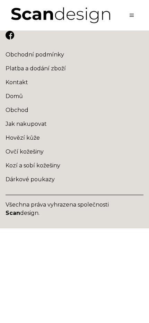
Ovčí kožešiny (25, 151)
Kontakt (17, 82)
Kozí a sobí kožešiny (33, 165)
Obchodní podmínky (35, 54)
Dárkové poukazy (30, 179)
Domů (14, 96)
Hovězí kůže (23, 137)
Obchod (17, 110)
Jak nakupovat (26, 124)
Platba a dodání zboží (36, 68)
